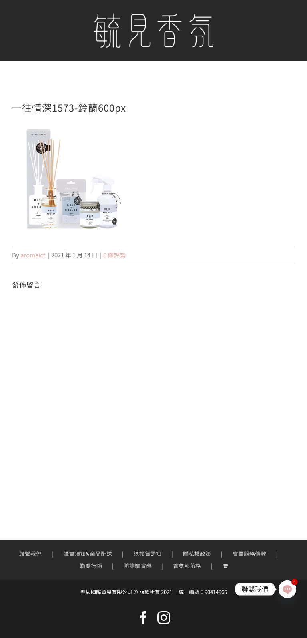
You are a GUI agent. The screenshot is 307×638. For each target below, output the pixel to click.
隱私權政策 (197, 554)
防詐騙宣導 (138, 566)
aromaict (33, 255)
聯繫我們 (30, 554)
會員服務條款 (249, 554)
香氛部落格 (187, 566)
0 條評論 (114, 255)
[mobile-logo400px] (153, 16)
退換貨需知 (147, 554)
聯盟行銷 (91, 566)
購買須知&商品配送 (87, 554)
